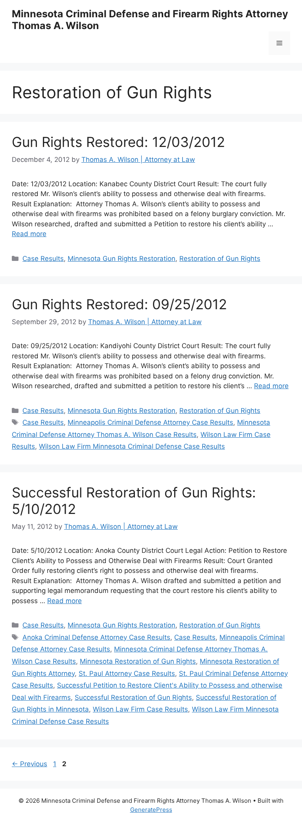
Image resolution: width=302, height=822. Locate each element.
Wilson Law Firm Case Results (140, 709)
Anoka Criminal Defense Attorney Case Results (96, 637)
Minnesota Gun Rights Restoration (121, 258)
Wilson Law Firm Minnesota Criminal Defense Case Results (132, 446)
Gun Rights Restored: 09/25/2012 (119, 304)
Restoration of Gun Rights (219, 258)
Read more (29, 234)
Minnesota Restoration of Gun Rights (138, 661)
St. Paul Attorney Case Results (127, 673)
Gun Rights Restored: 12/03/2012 (118, 142)
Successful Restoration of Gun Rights (133, 697)
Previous (29, 764)
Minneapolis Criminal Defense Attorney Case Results (150, 422)
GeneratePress (151, 809)
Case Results (43, 258)
